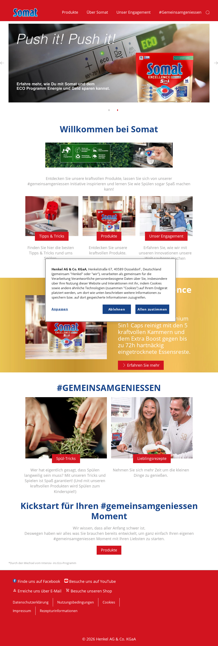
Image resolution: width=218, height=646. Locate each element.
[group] (109, 70)
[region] (110, 290)
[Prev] (2, 63)
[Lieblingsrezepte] (152, 449)
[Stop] (109, 110)
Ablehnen (116, 309)
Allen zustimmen (152, 309)
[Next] (216, 63)
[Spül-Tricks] (66, 449)
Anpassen (60, 309)
